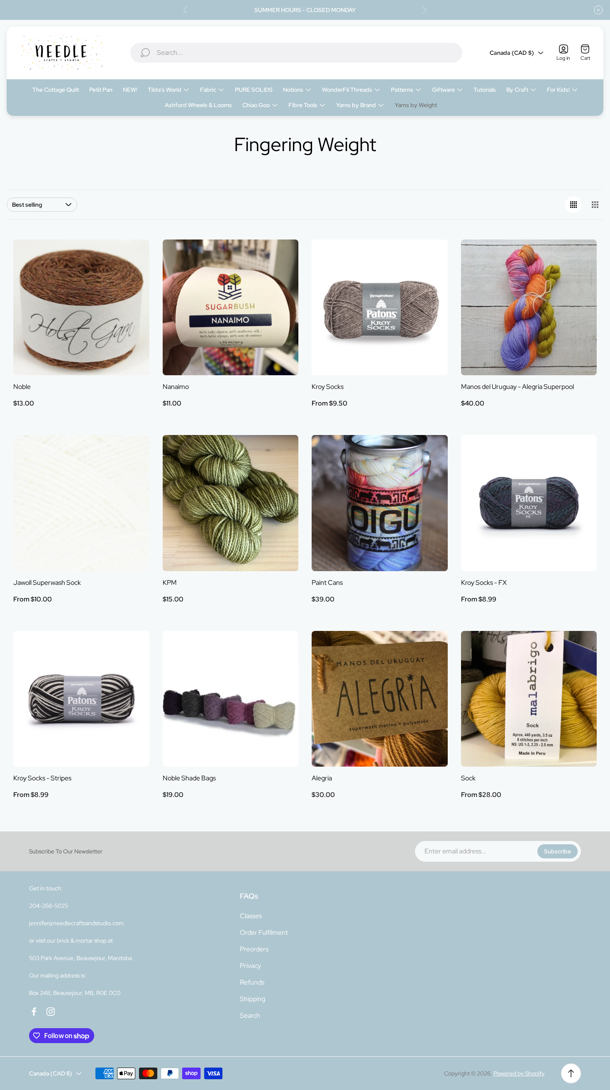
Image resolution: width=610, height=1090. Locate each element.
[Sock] (529, 699)
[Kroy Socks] (380, 308)
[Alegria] (380, 699)
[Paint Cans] (380, 503)
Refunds (252, 982)
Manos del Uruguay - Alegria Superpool (517, 386)
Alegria (322, 778)
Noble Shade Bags (189, 778)
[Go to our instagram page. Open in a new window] (51, 1012)
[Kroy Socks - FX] (529, 503)
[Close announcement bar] (598, 10)
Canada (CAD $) (512, 52)
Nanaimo (176, 386)
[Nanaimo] (231, 308)
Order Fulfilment (264, 932)
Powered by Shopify (518, 1073)
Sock (468, 778)
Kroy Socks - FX (484, 582)
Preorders (254, 949)
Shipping (252, 999)
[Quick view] (133, 256)
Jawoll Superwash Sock (47, 582)
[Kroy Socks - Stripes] (81, 699)
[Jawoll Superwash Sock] (81, 503)
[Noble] (81, 308)
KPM (170, 582)
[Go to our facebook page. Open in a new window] (34, 1012)
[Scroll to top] (571, 1073)
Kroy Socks (328, 386)
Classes (251, 916)
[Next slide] (424, 10)
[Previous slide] (185, 10)
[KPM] (231, 503)
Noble (22, 386)
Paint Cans (327, 582)
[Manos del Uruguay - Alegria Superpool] (529, 308)
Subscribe (557, 851)
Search (250, 1015)
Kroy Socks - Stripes (42, 778)
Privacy (250, 965)
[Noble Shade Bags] (231, 699)
